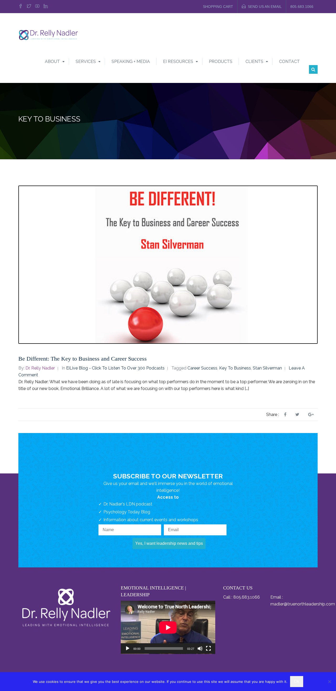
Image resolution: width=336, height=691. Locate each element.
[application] (168, 627)
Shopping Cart (218, 6)
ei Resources (178, 61)
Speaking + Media (131, 61)
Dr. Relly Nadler (40, 368)
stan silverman (267, 368)
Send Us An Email (265, 6)
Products (220, 61)
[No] (329, 681)
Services (86, 61)
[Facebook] (21, 6)
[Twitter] (29, 6)
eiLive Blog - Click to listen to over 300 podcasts (115, 368)
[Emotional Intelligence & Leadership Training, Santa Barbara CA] (48, 34)
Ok (296, 681)
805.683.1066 (301, 6)
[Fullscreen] (208, 648)
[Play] (127, 648)
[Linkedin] (45, 6)
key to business (235, 368)
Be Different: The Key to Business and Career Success (82, 358)
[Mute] (200, 648)
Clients (254, 61)
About (52, 61)
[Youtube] (37, 6)
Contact (289, 61)
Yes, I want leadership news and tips (169, 543)
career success (202, 368)
